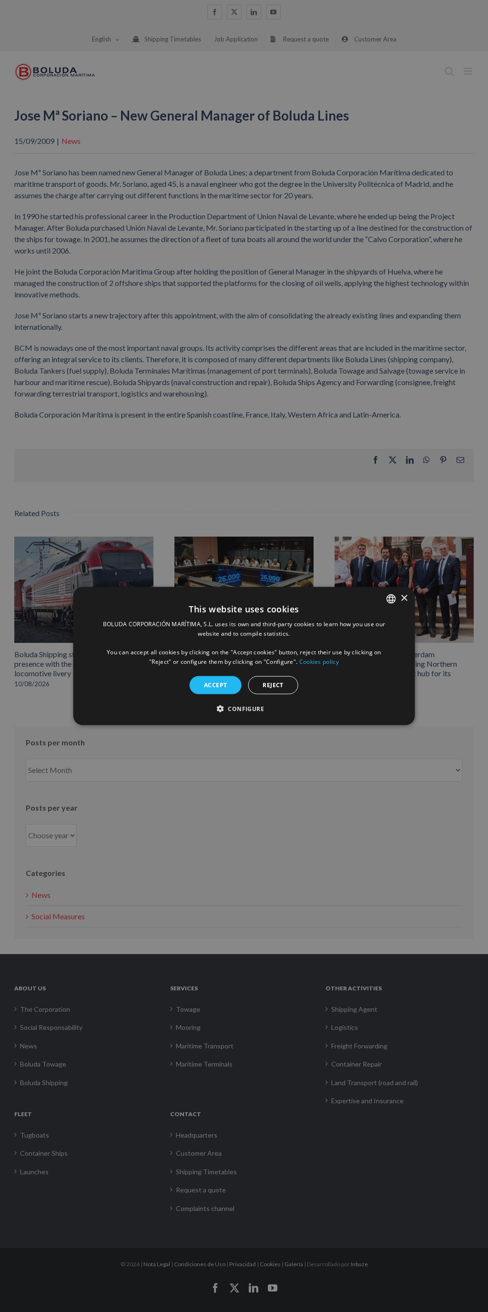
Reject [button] (273, 685)
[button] (244, 708)
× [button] (403, 598)
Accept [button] (215, 685)
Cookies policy (319, 662)
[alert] (244, 656)
